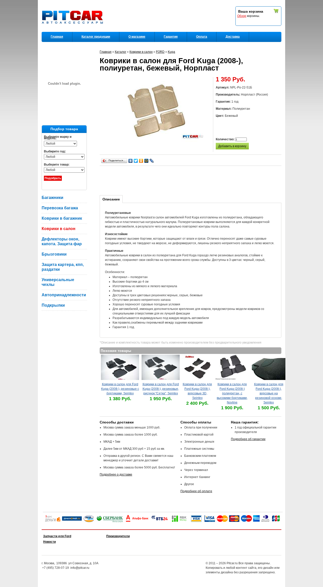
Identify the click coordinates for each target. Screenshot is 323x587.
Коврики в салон (58, 229)
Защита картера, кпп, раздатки (63, 267)
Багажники (52, 197)
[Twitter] (136, 160)
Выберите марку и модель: (57, 137)
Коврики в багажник (62, 218)
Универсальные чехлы (58, 282)
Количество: (225, 139)
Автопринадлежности (64, 295)
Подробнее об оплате (196, 491)
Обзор (241, 16)
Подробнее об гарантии (248, 439)
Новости (49, 542)
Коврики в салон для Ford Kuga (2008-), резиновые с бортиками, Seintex (120, 388)
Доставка (233, 36)
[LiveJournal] (151, 160)
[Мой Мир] (146, 160)
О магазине (136, 36)
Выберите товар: (56, 164)
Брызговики (54, 254)
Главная (57, 36)
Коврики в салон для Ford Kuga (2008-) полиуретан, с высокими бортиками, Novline (232, 393)
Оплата (201, 36)
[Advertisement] (191, 179)
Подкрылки (53, 305)
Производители (118, 536)
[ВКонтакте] (130, 160)
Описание (111, 199)
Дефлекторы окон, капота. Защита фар (62, 241)
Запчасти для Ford (57, 536)
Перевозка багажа (60, 208)
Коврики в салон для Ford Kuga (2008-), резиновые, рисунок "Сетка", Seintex (161, 388)
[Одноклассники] (141, 160)
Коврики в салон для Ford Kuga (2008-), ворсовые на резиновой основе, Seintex (268, 393)
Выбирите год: (55, 151)
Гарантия (171, 36)
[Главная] (73, 30)
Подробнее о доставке (116, 474)
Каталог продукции (96, 36)
